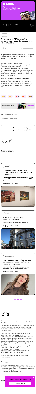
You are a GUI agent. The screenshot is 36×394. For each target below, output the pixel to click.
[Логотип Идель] (7, 25)
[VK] (3, 314)
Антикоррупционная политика (10, 362)
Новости (4, 35)
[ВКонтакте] (2, 141)
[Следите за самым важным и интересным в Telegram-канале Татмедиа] (18, 106)
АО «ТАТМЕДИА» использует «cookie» (13, 365)
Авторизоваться (19, 129)
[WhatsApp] (10, 141)
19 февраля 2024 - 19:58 (8, 48)
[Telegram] (6, 141)
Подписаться (20, 383)
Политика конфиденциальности (11, 371)
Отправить (30, 129)
